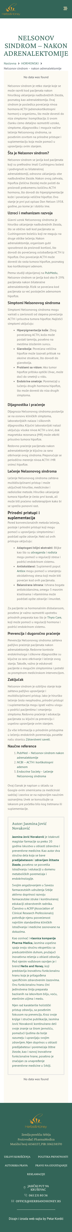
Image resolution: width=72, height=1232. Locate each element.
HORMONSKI (30, 63)
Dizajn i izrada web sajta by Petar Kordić (36, 1219)
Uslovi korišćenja (17, 1156)
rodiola (52, 552)
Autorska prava (16, 1165)
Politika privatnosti (53, 1156)
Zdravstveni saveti (38, 739)
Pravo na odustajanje (51, 1165)
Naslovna (10, 63)
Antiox (21, 571)
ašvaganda (38, 552)
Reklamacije (36, 1174)
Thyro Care (54, 617)
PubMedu (51, 273)
